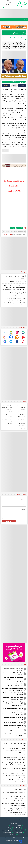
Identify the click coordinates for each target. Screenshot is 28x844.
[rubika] (11, 334)
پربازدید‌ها (24, 739)
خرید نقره (23, 428)
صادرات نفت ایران (7, 832)
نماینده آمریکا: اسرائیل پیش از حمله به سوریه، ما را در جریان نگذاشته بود (13, 698)
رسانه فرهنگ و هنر (21, 405)
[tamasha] (23, 339)
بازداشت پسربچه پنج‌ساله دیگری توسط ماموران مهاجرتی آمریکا (12, 713)
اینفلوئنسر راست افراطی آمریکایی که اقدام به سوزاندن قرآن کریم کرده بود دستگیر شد (13, 684)
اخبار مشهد (23, 407)
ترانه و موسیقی (9, 409)
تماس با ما (14, 819)
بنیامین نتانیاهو (19, 228)
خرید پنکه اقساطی (21, 416)
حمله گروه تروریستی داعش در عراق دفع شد (13, 722)
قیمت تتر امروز (9, 414)
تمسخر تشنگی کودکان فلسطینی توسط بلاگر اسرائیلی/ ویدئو (13, 734)
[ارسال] (20, 82)
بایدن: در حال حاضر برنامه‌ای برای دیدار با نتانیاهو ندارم (14, 277)
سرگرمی (6, 825)
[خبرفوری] (20, 4)
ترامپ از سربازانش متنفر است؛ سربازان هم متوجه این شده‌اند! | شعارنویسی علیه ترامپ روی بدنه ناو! (13, 679)
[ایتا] (17, 339)
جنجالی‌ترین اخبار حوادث (7, 407)
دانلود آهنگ (9, 423)
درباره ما (20, 819)
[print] (23, 82)
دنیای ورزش (22, 409)
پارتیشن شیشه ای (21, 426)
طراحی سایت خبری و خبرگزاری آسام (12, 841)
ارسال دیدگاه (8, 521)
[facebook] (4, 234)
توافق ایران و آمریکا (6, 830)
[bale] (23, 334)
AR (8, 4)
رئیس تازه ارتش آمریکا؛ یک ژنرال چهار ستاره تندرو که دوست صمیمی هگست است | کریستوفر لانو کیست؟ (14, 809)
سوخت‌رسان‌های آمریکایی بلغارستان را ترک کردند (13, 718)
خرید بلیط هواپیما (21, 419)
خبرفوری (9, 838)
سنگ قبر (10, 416)
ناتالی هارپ (13, 834)
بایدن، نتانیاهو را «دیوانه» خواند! (16, 282)
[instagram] (5, 339)
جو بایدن (13, 228)
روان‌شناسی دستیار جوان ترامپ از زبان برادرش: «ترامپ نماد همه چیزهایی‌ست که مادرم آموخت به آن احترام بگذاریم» (12, 703)
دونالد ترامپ (8, 828)
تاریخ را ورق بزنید (21, 414)
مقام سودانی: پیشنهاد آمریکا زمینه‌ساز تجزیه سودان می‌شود (13, 709)
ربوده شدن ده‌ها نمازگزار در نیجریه (15, 730)
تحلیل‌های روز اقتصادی (7, 405)
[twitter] (8, 234)
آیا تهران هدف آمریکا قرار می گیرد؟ (17, 789)
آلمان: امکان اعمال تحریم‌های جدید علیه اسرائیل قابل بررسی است (12, 693)
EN (6, 4)
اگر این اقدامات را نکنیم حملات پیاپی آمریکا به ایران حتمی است (14, 793)
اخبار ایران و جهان (21, 411)
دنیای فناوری (9, 411)
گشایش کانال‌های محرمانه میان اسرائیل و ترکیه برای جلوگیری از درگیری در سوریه (12, 689)
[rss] (3, 7)
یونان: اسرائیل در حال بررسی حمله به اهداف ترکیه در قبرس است (14, 754)
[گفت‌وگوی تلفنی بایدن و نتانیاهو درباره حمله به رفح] (11, 234)
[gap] (5, 343)
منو (25, 20)
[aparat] (17, 334)
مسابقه (8, 819)
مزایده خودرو (22, 423)
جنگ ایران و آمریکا (17, 825)
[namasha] (23, 343)
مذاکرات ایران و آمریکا (19, 830)
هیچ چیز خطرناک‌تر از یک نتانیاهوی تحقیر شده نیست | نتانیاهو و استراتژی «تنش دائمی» (13, 804)
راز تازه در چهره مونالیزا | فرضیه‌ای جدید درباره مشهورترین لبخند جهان (15, 813)
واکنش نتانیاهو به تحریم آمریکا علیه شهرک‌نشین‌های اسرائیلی (16, 294)
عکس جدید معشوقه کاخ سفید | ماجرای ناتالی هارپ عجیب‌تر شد (14, 744)
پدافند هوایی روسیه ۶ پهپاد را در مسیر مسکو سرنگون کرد (13, 726)
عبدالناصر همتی (19, 832)
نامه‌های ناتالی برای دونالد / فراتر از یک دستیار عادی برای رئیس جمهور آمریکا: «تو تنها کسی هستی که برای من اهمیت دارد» (14, 775)
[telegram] (5, 334)
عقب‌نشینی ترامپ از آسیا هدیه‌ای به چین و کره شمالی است (12, 673)
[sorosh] (11, 339)
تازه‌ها (25, 664)
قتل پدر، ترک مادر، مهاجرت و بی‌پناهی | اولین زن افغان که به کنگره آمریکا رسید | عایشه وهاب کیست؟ (13, 749)
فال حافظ (18, 828)
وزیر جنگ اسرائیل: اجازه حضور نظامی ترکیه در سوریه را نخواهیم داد (13, 669)
